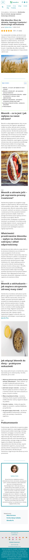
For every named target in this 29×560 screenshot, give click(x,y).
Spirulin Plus (5, 318)
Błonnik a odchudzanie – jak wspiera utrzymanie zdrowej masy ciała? (12, 100)
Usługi (19, 6)
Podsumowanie (7, 106)
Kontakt (9, 6)
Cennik (25, 6)
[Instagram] (27, 2)
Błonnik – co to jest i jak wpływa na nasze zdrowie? (14, 88)
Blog (8, 8)
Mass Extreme (11, 515)
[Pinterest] (24, 2)
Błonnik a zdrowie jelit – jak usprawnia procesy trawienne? (13, 91)
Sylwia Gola (8, 27)
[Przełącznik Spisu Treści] (24, 83)
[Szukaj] (2, 7)
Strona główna (5, 12)
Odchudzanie (13, 12)
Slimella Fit (10, 520)
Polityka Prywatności (14, 542)
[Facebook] (22, 2)
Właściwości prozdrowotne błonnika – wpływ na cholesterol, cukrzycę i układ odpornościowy (14, 96)
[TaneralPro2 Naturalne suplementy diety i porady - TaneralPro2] (14, 2)
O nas (14, 6)
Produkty (13, 8)
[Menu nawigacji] (3, 2)
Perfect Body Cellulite (14, 518)
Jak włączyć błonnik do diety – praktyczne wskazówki (14, 103)
